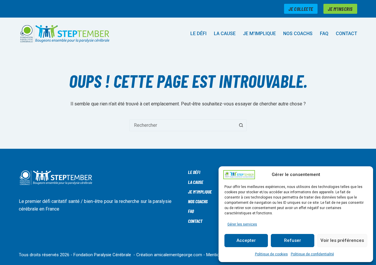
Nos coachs (298, 33)
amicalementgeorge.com (178, 254)
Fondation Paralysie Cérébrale (102, 254)
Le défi (198, 33)
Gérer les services (242, 224)
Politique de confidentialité (312, 254)
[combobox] (182, 125)
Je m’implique (259, 33)
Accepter (246, 240)
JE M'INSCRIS (340, 9)
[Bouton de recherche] (240, 125)
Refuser (292, 240)
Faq (324, 33)
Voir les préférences (342, 240)
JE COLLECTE (300, 9)
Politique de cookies (271, 254)
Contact (346, 33)
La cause (225, 33)
